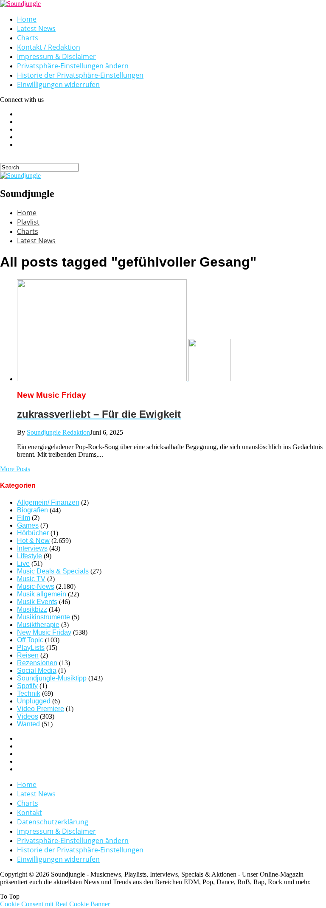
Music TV (31, 578)
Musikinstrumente (43, 617)
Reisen (28, 655)
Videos (27, 716)
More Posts (15, 468)
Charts (27, 37)
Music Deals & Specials (53, 571)
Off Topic (30, 640)
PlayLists (31, 647)
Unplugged (34, 701)
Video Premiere (40, 708)
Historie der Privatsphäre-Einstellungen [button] (80, 75)
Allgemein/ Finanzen (48, 502)
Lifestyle (29, 555)
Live (23, 563)
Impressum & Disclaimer (56, 56)
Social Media (36, 670)
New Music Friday (44, 632)
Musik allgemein (41, 594)
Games (28, 525)
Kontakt (29, 812)
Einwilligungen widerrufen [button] (58, 84)
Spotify (27, 685)
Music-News (35, 586)
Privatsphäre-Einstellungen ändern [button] (73, 65)
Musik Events (37, 601)
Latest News (36, 28)
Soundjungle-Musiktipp (52, 678)
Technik (28, 693)
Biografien (32, 510)
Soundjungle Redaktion (58, 432)
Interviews (32, 548)
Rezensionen (37, 662)
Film (23, 517)
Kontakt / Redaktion (48, 47)
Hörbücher (33, 533)
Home (27, 19)
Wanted (28, 724)
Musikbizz (32, 609)
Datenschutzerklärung (52, 821)
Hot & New (33, 540)
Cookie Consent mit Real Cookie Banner (55, 904)
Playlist (28, 222)
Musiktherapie (38, 624)
